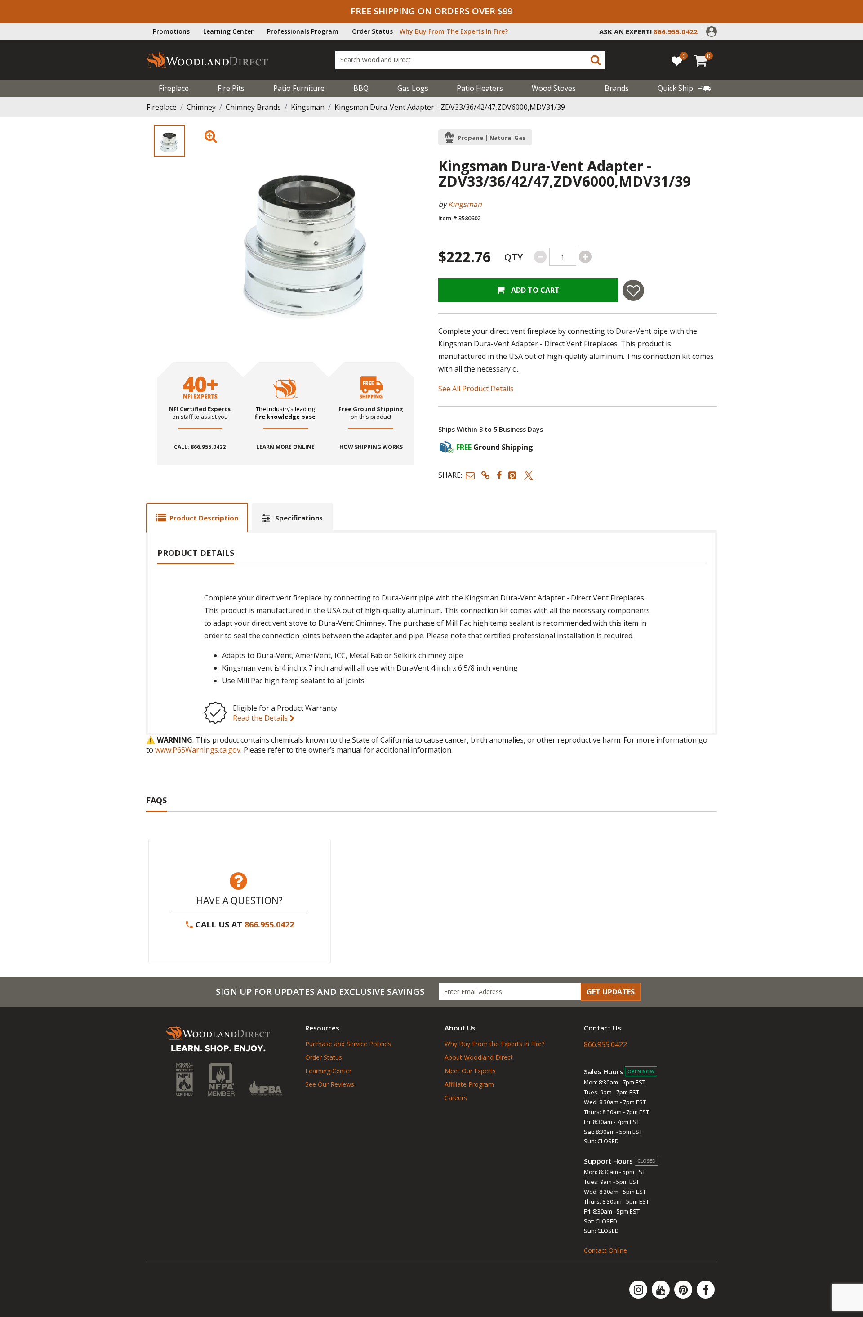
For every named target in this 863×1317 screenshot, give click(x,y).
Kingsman (308, 107)
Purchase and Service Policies (348, 1043)
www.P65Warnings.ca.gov (197, 750)
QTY (513, 257)
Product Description (203, 517)
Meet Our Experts (470, 1070)
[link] (684, 88)
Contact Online (605, 1250)
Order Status (372, 31)
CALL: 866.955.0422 (200, 447)
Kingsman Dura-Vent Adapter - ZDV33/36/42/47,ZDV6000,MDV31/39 (449, 107)
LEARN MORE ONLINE (285, 447)
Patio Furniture (299, 88)
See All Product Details (476, 389)
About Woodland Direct (479, 1057)
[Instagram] (639, 1289)
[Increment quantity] (585, 257)
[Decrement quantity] (540, 257)
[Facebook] (706, 1289)
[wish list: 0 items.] (677, 60)
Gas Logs (412, 88)
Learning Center (228, 31)
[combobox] (470, 60)
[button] (711, 31)
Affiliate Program (469, 1084)
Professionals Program (302, 31)
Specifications (299, 517)
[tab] (197, 517)
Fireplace (174, 88)
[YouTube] (661, 1289)
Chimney (201, 107)
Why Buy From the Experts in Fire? (494, 1043)
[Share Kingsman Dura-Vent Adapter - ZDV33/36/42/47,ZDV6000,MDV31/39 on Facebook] (499, 475)
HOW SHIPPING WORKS (371, 447)
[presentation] (169, 141)
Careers (456, 1097)
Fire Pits (231, 88)
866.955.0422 (269, 924)
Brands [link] (617, 88)
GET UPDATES (611, 992)
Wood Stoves (554, 88)
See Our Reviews (329, 1084)
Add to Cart (534, 290)
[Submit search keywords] (596, 60)
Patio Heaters (480, 88)
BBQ (361, 88)
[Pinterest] (684, 1289)
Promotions (171, 31)
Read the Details (261, 718)
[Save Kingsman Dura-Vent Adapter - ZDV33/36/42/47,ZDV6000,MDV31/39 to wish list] (633, 290)
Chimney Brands (253, 107)
